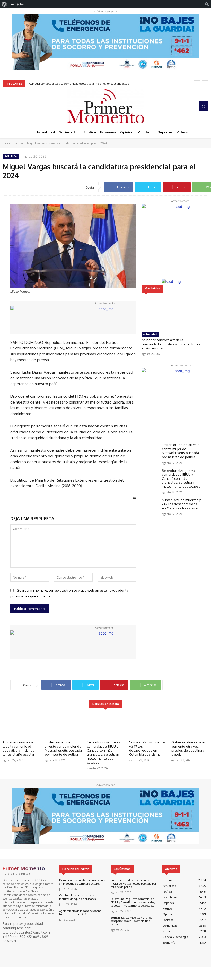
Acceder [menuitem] (17, 4)
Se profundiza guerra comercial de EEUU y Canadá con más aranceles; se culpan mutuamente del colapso (181, 478)
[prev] (197, 83)
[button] (203, 106)
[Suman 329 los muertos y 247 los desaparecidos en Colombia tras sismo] (150, 505)
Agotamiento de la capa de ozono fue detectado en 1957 (80, 912)
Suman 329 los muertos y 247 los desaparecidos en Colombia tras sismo (181, 504)
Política (18, 143)
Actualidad (150, 334)
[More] (167, 685)
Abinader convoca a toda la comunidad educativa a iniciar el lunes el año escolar (80, 83)
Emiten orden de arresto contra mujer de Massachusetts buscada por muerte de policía (181, 451)
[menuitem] (4, 4)
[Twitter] (20, 106)
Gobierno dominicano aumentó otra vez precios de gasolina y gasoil (188, 748)
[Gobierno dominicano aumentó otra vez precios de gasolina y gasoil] (189, 725)
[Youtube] (27, 106)
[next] (205, 83)
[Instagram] (13, 106)
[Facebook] (6, 106)
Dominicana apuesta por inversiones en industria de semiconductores (82, 881)
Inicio (6, 143)
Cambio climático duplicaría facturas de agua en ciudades (77, 897)
